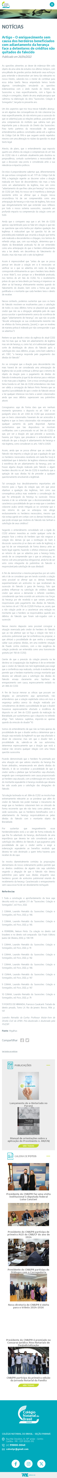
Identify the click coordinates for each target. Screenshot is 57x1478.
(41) (15, 1445)
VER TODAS (28, 1146)
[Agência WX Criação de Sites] (28, 1475)
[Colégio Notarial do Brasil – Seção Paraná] (6, 4)
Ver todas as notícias (9, 1051)
